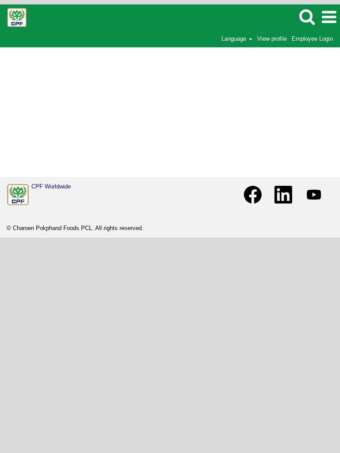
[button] (329, 17)
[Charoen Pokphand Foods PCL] (13, 16)
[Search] (307, 16)
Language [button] (234, 38)
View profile (272, 38)
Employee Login (312, 38)
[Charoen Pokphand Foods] (18, 195)
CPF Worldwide (51, 186)
